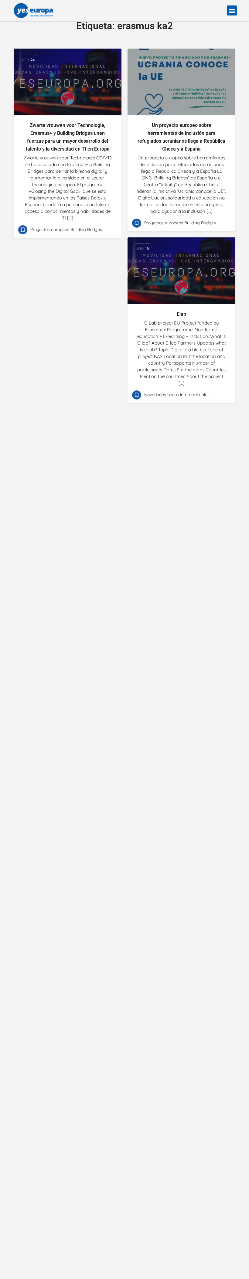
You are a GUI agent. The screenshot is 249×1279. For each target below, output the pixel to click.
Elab (181, 314)
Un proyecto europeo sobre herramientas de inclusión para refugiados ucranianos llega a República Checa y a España (181, 137)
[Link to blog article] (67, 82)
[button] (232, 10)
